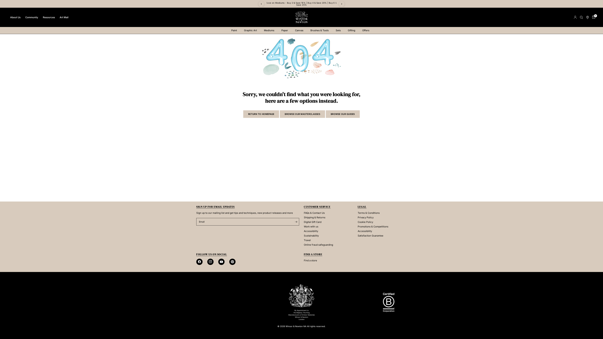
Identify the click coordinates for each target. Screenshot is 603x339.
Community (31, 17)
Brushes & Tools (319, 30)
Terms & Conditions (369, 212)
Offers (365, 30)
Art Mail (64, 17)
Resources (49, 17)
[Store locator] (587, 17)
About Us (15, 17)
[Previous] (261, 4)
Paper (284, 30)
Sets (338, 30)
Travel (307, 240)
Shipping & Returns (314, 217)
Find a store (310, 260)
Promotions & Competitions (373, 226)
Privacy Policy (366, 217)
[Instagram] (210, 262)
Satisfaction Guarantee (370, 235)
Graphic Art (250, 30)
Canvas (299, 30)
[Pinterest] (232, 262)
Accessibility (311, 231)
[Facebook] (199, 262)
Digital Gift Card (312, 222)
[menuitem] (15, 17)
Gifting (351, 30)
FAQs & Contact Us (314, 212)
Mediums (269, 30)
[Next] (342, 4)
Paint (234, 30)
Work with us (311, 226)
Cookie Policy (365, 222)
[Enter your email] (296, 222)
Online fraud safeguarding (318, 244)
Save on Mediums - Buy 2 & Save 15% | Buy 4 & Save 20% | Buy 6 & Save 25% (301, 4)
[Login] (575, 17)
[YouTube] (221, 262)
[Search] (581, 17)
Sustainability (311, 235)
